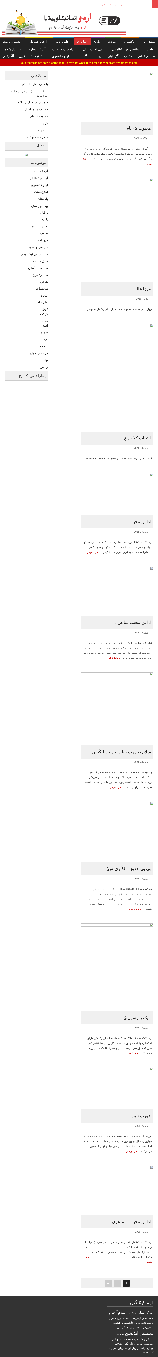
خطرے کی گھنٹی (37, 137)
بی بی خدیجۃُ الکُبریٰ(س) (129, 868)
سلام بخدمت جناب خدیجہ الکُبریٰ (121, 752)
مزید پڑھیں (92, 552)
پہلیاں (44, 212)
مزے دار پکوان (39, 353)
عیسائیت (42, 339)
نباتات (44, 360)
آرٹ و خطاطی (38, 178)
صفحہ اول (148, 41)
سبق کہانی (40, 261)
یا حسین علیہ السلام (35, 84)
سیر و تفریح (40, 274)
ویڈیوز (44, 367)
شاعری (43, 281)
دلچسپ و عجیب (37, 247)
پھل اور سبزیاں (38, 205)
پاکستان (43, 198)
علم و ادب (41, 302)
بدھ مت (43, 332)
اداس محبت (140, 521)
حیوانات (43, 240)
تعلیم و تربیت (39, 226)
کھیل (45, 309)
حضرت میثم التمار (36, 109)
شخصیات (42, 288)
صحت (44, 295)
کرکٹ (44, 314)
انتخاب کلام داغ (137, 438)
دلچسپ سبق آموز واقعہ (130, 4)
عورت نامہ (141, 1116)
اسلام (44, 325)
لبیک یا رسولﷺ (137, 1017)
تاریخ (45, 219)
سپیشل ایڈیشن (38, 268)
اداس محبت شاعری (133, 622)
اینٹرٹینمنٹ (41, 192)
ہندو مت (42, 346)
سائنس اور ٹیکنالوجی (34, 254)
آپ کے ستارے (39, 171)
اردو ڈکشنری (39, 185)
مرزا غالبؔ (140, 288)
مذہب (44, 321)
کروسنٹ (42, 123)
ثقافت (44, 233)
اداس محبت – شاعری (131, 1221)
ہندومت (42, 130)
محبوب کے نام (39, 116)
